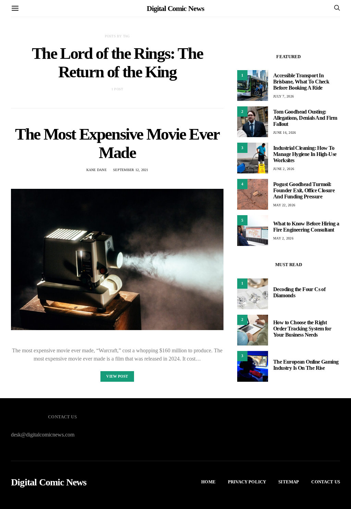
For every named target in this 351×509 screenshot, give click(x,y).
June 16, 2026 (284, 132)
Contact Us (325, 481)
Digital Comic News (175, 8)
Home (208, 481)
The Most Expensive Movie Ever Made (117, 143)
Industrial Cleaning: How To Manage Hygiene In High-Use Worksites (304, 154)
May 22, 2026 (284, 205)
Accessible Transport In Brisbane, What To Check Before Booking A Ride (301, 82)
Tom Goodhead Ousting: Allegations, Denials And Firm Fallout (305, 118)
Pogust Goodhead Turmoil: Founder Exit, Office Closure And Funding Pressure (304, 190)
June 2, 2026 (283, 169)
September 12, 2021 (130, 170)
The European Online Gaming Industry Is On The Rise (305, 365)
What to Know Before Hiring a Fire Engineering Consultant (306, 227)
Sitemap (288, 481)
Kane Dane (96, 170)
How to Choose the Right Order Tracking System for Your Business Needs (302, 328)
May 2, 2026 (283, 238)
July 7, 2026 (283, 96)
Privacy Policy (247, 481)
